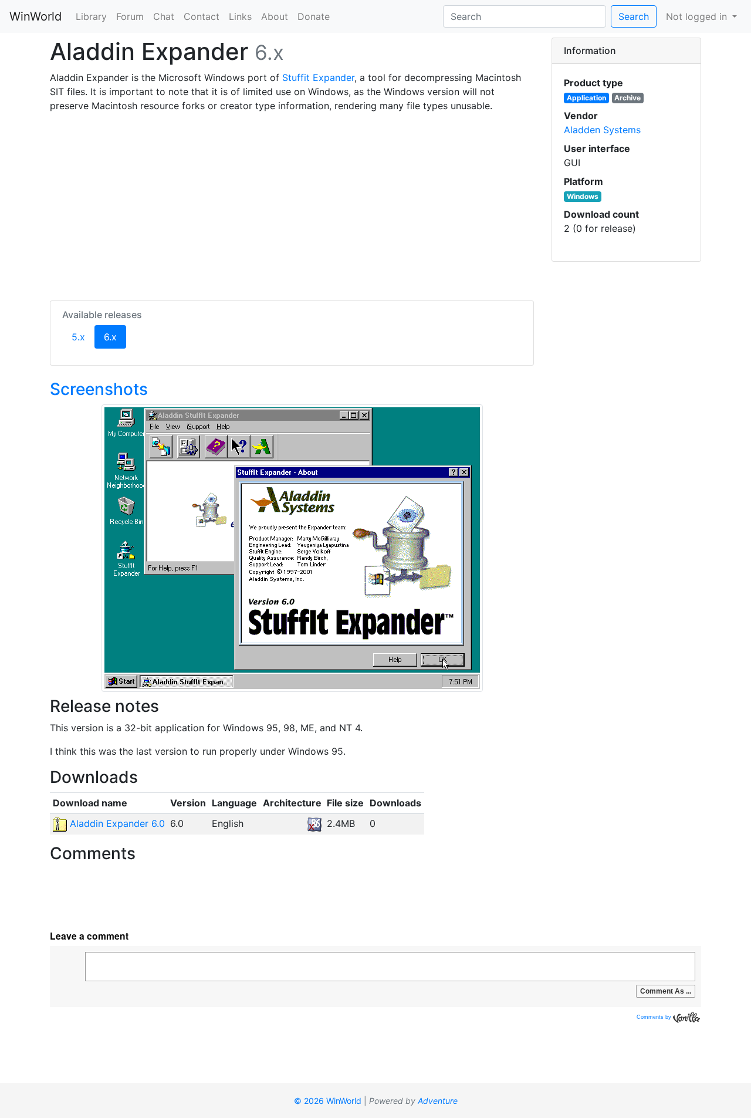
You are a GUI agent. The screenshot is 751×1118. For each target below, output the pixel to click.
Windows (582, 196)
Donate (313, 16)
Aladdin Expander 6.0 (116, 823)
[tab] (626, 51)
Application (586, 97)
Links (240, 16)
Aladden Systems (602, 130)
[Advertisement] (292, 204)
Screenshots (99, 389)
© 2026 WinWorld (327, 1101)
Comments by (655, 1017)
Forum (130, 16)
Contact (201, 16)
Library (91, 16)
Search (633, 16)
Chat (163, 16)
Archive (627, 97)
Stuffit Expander (318, 77)
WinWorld (35, 16)
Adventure (438, 1101)
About (274, 16)
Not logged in (698, 16)
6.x (115, 336)
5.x (78, 337)
